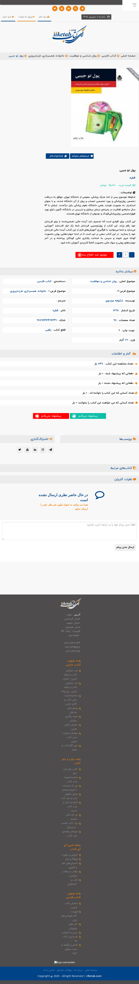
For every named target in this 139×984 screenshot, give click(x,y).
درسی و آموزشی (70, 932)
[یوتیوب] (61, 8)
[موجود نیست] (103, 107)
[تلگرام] (82, 8)
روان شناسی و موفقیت (83, 56)
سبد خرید (7, 16)
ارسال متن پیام (125, 547)
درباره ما (78, 970)
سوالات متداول (64, 970)
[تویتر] (55, 8)
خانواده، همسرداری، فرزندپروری (46, 56)
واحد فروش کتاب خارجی (73, 663)
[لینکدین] (68, 8)
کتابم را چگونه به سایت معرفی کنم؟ (69, 949)
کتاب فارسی (109, 56)
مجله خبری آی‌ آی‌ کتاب (72, 847)
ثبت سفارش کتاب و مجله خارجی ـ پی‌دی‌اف (69, 687)
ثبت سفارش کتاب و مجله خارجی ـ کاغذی (70, 675)
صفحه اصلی (128, 56)
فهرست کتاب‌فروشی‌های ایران (69, 916)
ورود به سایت (26, 16)
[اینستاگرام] (75, 8)
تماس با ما (49, 970)
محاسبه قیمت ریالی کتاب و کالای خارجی (71, 700)
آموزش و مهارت (70, 855)
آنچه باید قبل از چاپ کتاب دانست (70, 806)
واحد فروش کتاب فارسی (73, 895)
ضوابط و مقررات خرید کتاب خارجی (70, 737)
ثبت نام (43, 16)
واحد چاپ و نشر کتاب (71, 761)
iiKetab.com (93, 976)
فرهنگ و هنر (72, 859)
